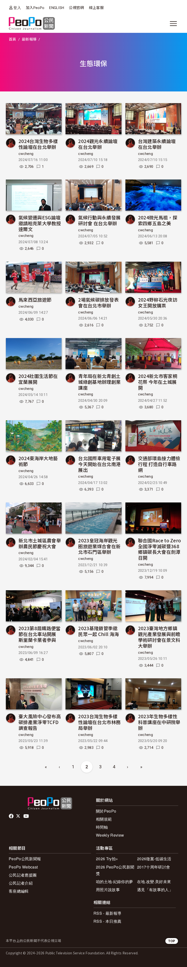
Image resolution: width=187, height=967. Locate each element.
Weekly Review (110, 835)
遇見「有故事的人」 (155, 889)
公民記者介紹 (21, 883)
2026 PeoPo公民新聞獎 (115, 870)
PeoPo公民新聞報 (25, 858)
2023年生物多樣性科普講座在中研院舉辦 (159, 722)
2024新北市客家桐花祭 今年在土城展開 (157, 382)
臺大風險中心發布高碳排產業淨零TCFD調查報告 (40, 722)
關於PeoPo (106, 811)
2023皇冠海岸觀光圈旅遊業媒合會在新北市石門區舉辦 (99, 546)
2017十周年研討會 (153, 867)
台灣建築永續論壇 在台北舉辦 (157, 144)
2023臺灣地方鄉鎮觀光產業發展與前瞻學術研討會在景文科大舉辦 (159, 637)
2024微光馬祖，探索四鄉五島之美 (157, 220)
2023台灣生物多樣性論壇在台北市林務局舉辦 (99, 722)
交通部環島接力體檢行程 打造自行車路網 (159, 464)
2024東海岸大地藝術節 (38, 461)
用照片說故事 (108, 889)
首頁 (12, 39)
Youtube (26, 816)
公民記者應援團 (23, 875)
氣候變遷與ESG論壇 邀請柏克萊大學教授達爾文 (40, 223)
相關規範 (104, 819)
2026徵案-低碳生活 (154, 858)
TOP (171, 941)
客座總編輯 (19, 891)
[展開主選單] (173, 23)
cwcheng (26, 154)
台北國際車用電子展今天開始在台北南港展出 (99, 464)
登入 (17, 7)
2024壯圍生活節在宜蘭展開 (38, 379)
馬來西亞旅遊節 (35, 299)
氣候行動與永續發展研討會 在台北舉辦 (99, 220)
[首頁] (32, 24)
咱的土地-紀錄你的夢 (114, 881)
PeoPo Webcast (23, 867)
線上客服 (96, 8)
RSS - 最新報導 (107, 913)
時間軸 (102, 827)
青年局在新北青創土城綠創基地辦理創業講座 (99, 382)
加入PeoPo (35, 8)
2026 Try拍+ (107, 858)
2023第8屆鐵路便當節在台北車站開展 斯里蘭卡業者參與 (40, 634)
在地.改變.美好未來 (154, 881)
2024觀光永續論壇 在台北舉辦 (97, 144)
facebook (11, 816)
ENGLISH (56, 8)
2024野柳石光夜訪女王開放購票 (157, 302)
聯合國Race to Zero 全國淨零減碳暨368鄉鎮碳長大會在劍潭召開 (159, 549)
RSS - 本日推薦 (107, 921)
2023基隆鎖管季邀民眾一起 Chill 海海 (98, 631)
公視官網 (76, 8)
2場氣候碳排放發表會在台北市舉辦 (98, 302)
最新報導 (29, 39)
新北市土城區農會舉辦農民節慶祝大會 (40, 543)
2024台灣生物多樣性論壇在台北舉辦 (38, 144)
